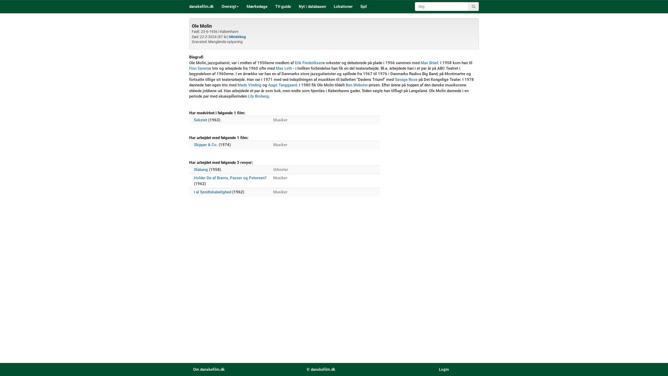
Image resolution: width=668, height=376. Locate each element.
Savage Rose (406, 79)
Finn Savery (199, 68)
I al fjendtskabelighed (212, 192)
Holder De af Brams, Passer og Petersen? (230, 178)
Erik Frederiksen (309, 63)
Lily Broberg (258, 96)
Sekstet (200, 120)
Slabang (201, 169)
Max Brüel (429, 63)
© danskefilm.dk (321, 369)
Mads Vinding (249, 85)
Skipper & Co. (206, 144)
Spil (363, 6)
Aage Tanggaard (282, 85)
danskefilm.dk (201, 6)
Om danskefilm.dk (209, 369)
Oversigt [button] (229, 6)
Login (444, 369)
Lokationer (343, 6)
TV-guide (283, 6)
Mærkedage (257, 6)
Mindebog (237, 37)
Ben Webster (357, 85)
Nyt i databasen (312, 6)
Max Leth (284, 68)
